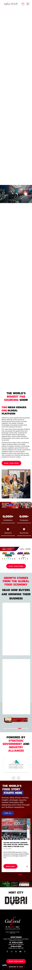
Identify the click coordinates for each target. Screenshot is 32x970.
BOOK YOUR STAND (11, 463)
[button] (3, 874)
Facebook (7, 952)
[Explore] (28, 4)
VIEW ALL (7, 813)
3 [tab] (12, 728)
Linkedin (16, 952)
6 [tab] (23, 728)
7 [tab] (26, 728)
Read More (10, 866)
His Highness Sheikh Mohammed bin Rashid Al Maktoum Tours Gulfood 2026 (15, 844)
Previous (14, 778)
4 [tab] (16, 728)
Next (18, 778)
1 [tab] (5, 728)
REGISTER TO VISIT (16, 967)
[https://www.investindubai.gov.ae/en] (16, 901)
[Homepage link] (10, 4)
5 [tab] (19, 728)
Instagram (12, 952)
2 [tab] (8, 728)
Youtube (20, 952)
